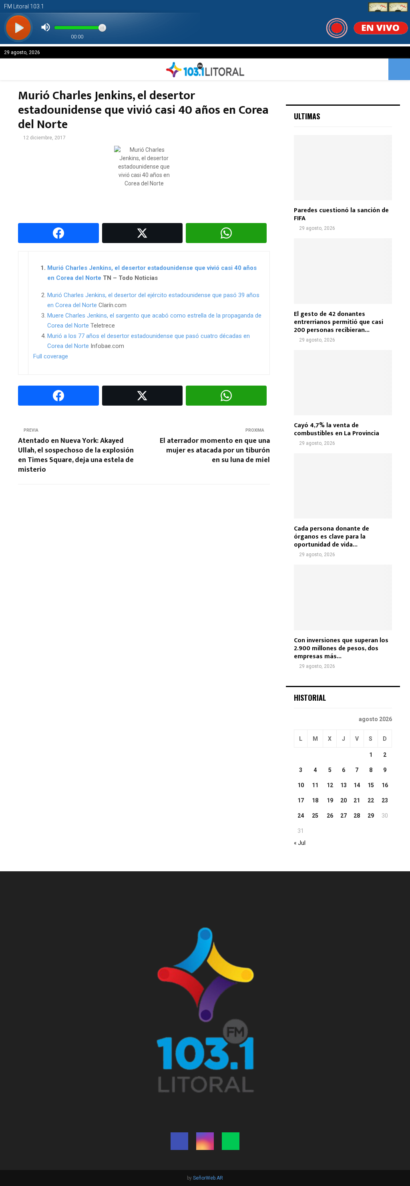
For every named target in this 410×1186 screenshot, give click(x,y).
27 (343, 815)
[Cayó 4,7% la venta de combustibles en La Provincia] (343, 382)
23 (385, 800)
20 (343, 800)
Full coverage (50, 356)
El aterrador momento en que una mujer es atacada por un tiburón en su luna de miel (215, 450)
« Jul (299, 843)
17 (300, 800)
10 (300, 785)
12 (330, 785)
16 (385, 785)
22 (371, 800)
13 (343, 785)
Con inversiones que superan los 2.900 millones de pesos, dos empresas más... (341, 648)
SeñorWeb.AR (208, 1178)
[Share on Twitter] (142, 233)
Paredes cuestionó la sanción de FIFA (341, 214)
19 (330, 800)
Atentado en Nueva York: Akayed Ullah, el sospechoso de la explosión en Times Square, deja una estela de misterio (76, 455)
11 (315, 785)
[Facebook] (179, 1141)
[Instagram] (205, 1141)
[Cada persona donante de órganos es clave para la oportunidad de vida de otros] (343, 486)
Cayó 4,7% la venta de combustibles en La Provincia (336, 429)
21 (357, 800)
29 (371, 815)
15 (371, 785)
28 (357, 815)
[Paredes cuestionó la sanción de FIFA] (343, 167)
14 (357, 785)
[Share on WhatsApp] (226, 233)
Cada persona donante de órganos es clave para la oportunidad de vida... (331, 536)
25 (315, 815)
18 (315, 800)
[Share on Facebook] (58, 233)
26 (330, 815)
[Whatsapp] (230, 1141)
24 (300, 815)
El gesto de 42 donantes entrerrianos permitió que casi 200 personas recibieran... (338, 322)
